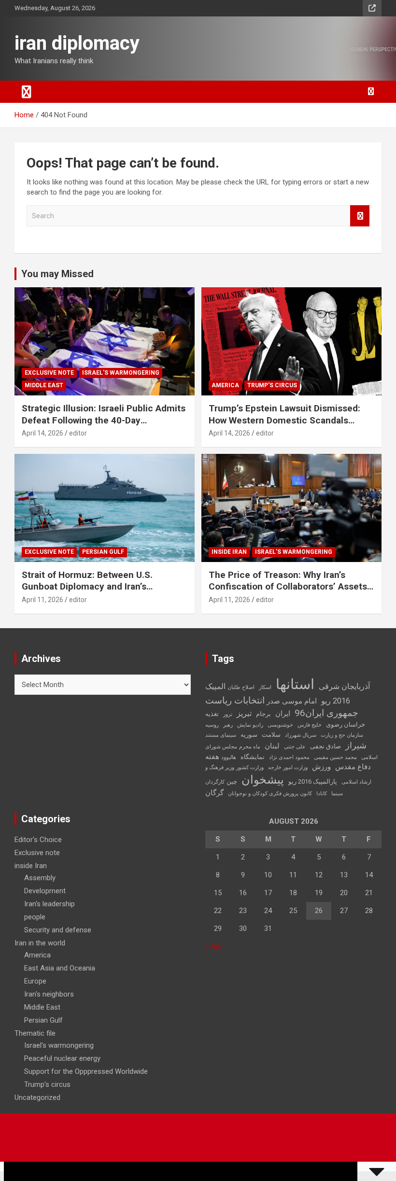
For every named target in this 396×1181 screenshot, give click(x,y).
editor (78, 433)
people (34, 917)
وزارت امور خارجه (288, 767)
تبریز (244, 713)
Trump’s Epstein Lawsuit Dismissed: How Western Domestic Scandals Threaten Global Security (284, 420)
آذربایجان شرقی (344, 686)
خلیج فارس (309, 725)
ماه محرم (249, 747)
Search (359, 216)
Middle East (44, 385)
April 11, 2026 (42, 600)
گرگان (214, 792)
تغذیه (212, 713)
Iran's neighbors (49, 994)
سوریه (248, 734)
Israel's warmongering (120, 372)
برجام (263, 713)
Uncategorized (37, 1097)
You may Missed (57, 274)
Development (45, 890)
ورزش (321, 766)
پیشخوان (262, 780)
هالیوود (228, 757)
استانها (295, 684)
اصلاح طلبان (241, 687)
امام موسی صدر (292, 701)
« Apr (213, 946)
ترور (227, 714)
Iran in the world (39, 943)
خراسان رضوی (345, 724)
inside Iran (229, 551)
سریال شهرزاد (300, 735)
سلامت (271, 734)
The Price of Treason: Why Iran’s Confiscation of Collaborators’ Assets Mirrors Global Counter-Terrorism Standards (288, 592)
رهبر (228, 725)
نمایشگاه (252, 756)
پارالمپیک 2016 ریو (312, 781)
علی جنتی (295, 747)
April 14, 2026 (42, 433)
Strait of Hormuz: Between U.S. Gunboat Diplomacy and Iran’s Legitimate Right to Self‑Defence (91, 586)
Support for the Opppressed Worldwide (86, 1071)
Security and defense (57, 930)
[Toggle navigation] (26, 92)
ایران (282, 713)
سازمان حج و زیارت (342, 735)
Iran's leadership (49, 904)
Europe (35, 981)
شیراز (356, 745)
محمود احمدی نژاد (289, 757)
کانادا (321, 793)
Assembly (40, 877)
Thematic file (35, 1033)
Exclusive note (49, 372)
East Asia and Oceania (59, 968)
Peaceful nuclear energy (62, 1058)
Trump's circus (272, 385)
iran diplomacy (77, 43)
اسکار (265, 687)
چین (231, 781)
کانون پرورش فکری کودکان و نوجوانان (270, 793)
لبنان (272, 746)
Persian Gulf (103, 551)
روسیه (212, 725)
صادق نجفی (325, 746)
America (225, 385)
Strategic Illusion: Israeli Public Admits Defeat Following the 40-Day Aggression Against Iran (103, 420)
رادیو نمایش (250, 725)
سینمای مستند (220, 735)
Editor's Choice (38, 839)
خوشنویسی (280, 725)
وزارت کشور (250, 767)
